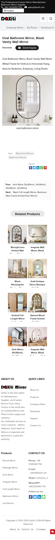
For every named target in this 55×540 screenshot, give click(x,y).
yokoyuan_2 (42, 478)
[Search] (51, 19)
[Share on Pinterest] (45, 168)
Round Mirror (9, 460)
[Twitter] (35, 498)
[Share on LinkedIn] (38, 168)
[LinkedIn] (39, 498)
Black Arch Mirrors (24, 153)
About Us (34, 390)
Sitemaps (41, 529)
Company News (37, 404)
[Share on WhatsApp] (41, 168)
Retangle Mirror (10, 467)
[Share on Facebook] (30, 168)
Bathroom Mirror (10, 496)
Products (34, 397)
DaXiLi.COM (35, 520)
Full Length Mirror (11, 489)
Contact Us (35, 425)
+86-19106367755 (13, 7)
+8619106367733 (37, 486)
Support (34, 418)
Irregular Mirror (10, 482)
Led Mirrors (8, 503)
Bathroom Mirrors (17, 157)
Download (35, 411)
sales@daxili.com (36, 7)
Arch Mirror (8, 474)
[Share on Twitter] (34, 168)
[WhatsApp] (43, 498)
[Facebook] (31, 498)
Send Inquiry (29, 48)
